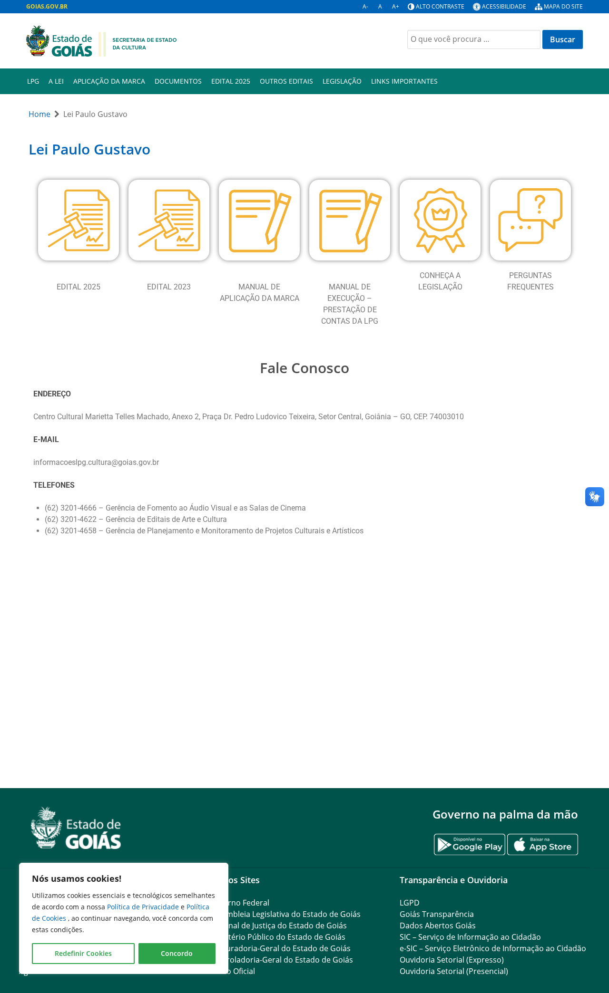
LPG (33, 81)
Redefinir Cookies (83, 953)
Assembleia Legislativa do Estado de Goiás (285, 914)
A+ (395, 6)
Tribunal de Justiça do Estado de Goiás (278, 925)
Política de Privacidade (144, 906)
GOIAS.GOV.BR (47, 6)
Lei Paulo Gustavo (89, 149)
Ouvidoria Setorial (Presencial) (454, 971)
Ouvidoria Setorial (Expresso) (452, 959)
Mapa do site (563, 6)
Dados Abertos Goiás (438, 925)
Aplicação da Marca (109, 81)
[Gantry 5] (76, 828)
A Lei (56, 81)
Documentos (178, 81)
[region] (123, 918)
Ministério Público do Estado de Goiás (277, 937)
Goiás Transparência (437, 914)
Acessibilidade (504, 6)
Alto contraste (440, 6)
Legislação (342, 81)
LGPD (410, 902)
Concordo (177, 953)
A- (365, 6)
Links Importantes (404, 81)
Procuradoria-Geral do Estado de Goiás (280, 948)
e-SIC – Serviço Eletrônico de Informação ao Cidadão (493, 948)
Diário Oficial (232, 971)
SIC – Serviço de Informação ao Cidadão (470, 937)
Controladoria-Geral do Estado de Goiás (281, 959)
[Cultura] (101, 40)
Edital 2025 (230, 81)
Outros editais (286, 81)
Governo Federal (239, 902)
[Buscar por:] (473, 39)
